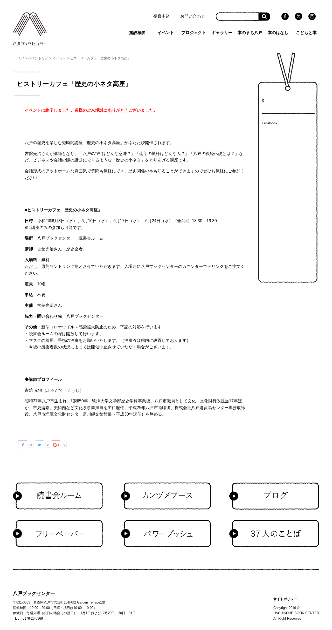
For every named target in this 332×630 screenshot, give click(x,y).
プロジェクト (193, 32)
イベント (165, 32)
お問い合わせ (192, 16)
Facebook (269, 123)
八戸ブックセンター (34, 593)
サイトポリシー (285, 599)
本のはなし (278, 32)
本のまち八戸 (250, 32)
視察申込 (161, 16)
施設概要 (137, 32)
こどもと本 (306, 32)
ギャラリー (222, 32)
